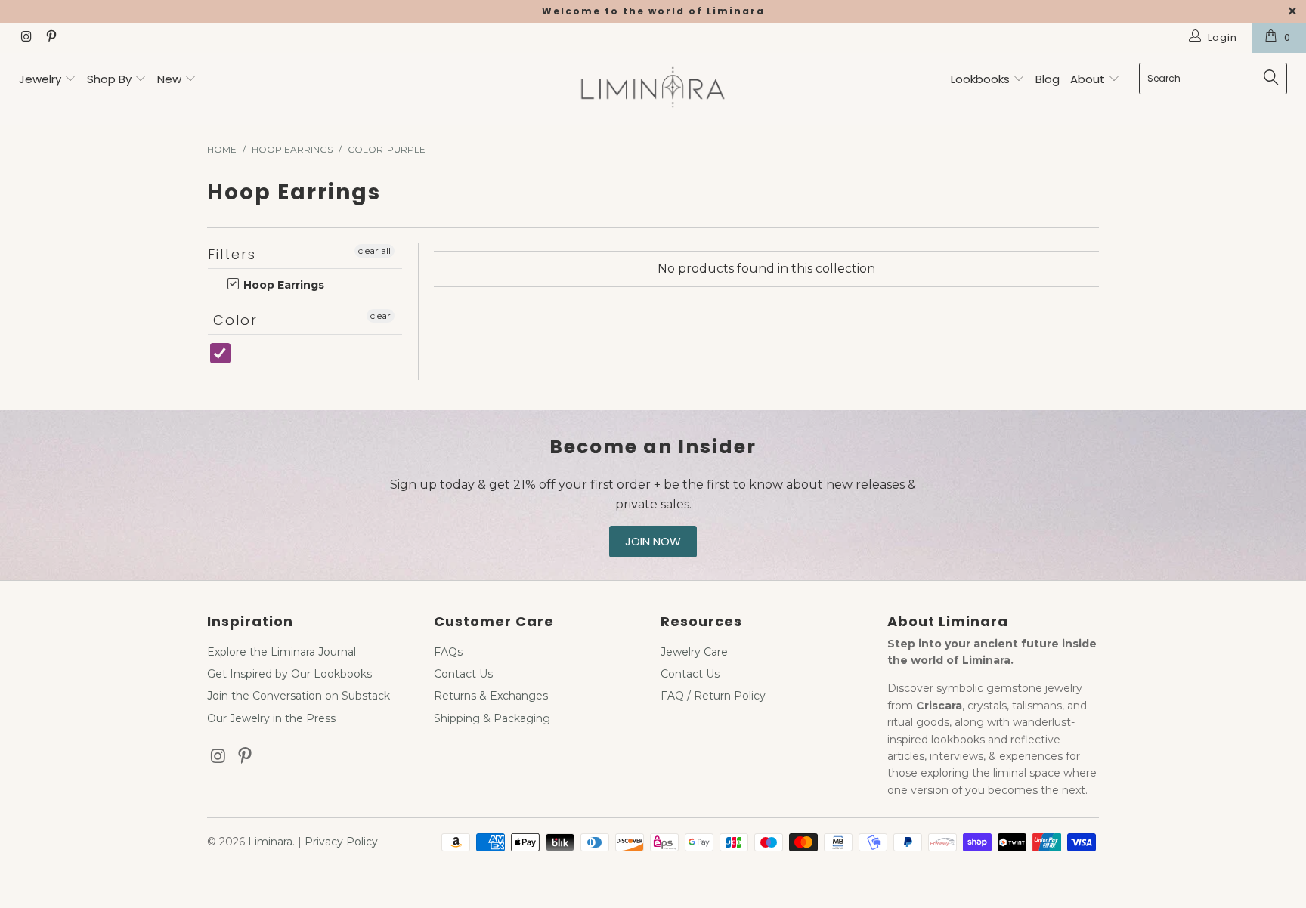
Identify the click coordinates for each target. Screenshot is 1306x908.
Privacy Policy (341, 841)
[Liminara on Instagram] (25, 38)
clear (380, 315)
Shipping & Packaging (492, 718)
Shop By (109, 79)
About (1089, 79)
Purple (245, 360)
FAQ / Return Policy (713, 696)
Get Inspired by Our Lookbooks (289, 674)
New (169, 79)
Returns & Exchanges (491, 696)
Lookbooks (982, 79)
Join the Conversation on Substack (298, 696)
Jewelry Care (694, 652)
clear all (374, 250)
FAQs (448, 652)
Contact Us (463, 674)
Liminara (270, 841)
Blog (1047, 79)
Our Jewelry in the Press (271, 718)
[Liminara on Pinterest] (50, 38)
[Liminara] (653, 89)
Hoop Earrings (282, 285)
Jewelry (40, 79)
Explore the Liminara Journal (281, 652)
